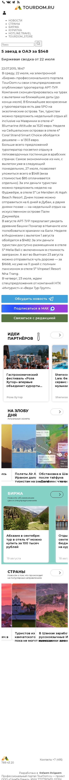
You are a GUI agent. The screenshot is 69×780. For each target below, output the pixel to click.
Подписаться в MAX (31, 308)
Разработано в (40, 773)
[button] (53, 335)
